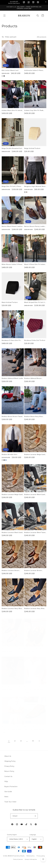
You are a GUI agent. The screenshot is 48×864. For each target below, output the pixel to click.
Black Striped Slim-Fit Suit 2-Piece (34, 302)
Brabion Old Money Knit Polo (35, 686)
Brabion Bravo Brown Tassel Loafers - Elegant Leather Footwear (12, 416)
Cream (25, 692)
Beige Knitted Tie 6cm (32, 148)
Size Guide (8, 791)
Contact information (31, 859)
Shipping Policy (10, 761)
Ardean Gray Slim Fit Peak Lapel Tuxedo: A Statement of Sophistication (35, 110)
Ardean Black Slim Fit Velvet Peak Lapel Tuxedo (12, 110)
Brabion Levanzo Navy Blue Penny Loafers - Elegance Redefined (12, 608)
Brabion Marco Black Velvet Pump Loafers (34, 649)
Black (4, 76)
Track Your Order (10, 802)
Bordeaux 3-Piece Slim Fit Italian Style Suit (11, 340)
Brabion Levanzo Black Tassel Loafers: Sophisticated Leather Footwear (35, 532)
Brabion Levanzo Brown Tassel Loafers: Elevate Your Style (34, 570)
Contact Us (8, 776)
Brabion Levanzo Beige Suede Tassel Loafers (12, 494)
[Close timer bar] (46, 2)
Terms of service (18, 859)
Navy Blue (4, 732)
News (6, 797)
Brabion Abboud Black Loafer (12, 378)
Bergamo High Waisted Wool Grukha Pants (34, 186)
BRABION (10, 856)
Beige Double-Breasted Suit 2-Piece (12, 148)
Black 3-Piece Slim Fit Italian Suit (34, 264)
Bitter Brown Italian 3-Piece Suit (12, 264)
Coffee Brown (26, 692)
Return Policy (9, 771)
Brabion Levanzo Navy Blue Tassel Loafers (12, 649)
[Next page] (39, 740)
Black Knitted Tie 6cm (10, 302)
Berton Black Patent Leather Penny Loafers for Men (12, 226)
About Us (7, 756)
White (2, 76)
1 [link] (8, 741)
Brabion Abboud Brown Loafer (33, 378)
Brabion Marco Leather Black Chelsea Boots (12, 687)
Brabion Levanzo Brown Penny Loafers (10, 570)
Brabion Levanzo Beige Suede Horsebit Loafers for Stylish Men (35, 454)
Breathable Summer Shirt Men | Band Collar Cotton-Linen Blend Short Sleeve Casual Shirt (11, 727)
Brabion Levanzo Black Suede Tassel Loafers (12, 532)
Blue (6, 460)
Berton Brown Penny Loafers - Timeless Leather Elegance (35, 226)
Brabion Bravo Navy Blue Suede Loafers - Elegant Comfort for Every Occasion (34, 416)
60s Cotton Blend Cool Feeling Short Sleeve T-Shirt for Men (12, 70)
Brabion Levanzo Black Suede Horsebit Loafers (35, 494)
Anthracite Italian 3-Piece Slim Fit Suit (33, 70)
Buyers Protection (10, 786)
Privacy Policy (9, 766)
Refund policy (30, 856)
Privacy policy (41, 856)
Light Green (6, 732)
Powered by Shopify (19, 856)
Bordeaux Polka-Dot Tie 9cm (34, 340)
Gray (25, 192)
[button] (4, 15)
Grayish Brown (26, 192)
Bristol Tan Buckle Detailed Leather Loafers (34, 727)
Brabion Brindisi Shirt (9, 454)
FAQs (6, 781)
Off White (2, 732)
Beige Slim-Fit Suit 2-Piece (11, 186)
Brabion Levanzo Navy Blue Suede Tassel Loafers (34, 608)
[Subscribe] (35, 816)
